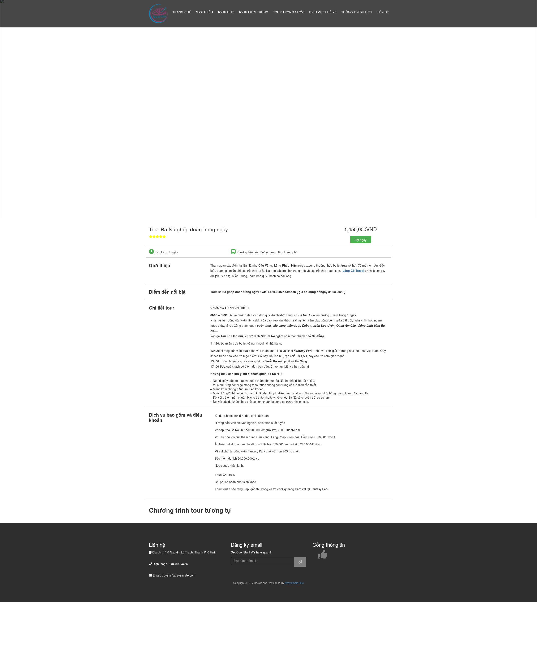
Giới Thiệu (204, 12)
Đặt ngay (360, 240)
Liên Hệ (383, 12)
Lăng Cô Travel (353, 270)
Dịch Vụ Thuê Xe (323, 12)
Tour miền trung (253, 12)
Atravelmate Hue (294, 582)
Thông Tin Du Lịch (356, 12)
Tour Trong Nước (289, 12)
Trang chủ (181, 12)
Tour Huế (226, 12)
